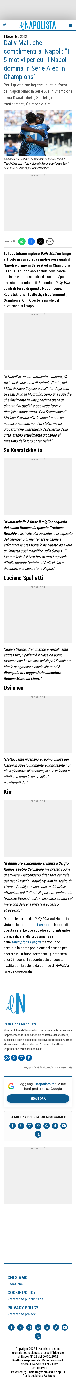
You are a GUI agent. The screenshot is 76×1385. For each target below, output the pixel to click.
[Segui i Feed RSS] (38, 1134)
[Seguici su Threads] (46, 1126)
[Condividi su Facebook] (31, 241)
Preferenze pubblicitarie (25, 1299)
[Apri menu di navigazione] (70, 25)
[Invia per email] (50, 241)
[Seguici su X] (21, 1126)
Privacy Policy (23, 1307)
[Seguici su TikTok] (55, 1126)
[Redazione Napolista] (16, 1003)
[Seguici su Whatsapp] (38, 1126)
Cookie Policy (21, 1292)
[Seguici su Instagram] (29, 1126)
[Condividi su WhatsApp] (22, 241)
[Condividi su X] (40, 241)
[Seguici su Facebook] (12, 1126)
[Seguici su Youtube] (63, 1126)
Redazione (15, 1284)
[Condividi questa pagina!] (4, 25)
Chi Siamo (17, 1277)
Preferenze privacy (21, 1314)
